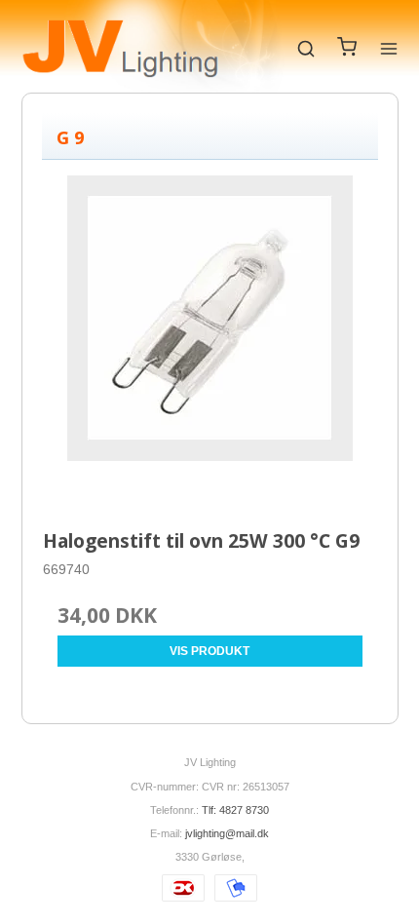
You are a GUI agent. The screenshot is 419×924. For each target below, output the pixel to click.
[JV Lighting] (120, 48)
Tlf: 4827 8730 (235, 810)
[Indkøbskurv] (347, 51)
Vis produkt (209, 651)
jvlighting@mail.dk (227, 833)
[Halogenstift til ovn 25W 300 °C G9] (210, 342)
